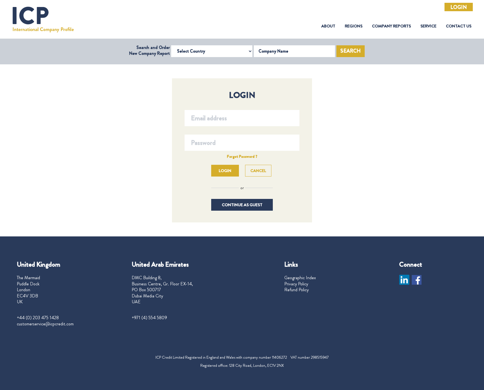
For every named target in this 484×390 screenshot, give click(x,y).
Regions (353, 26)
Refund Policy (296, 290)
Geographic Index (300, 278)
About (328, 26)
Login (458, 7)
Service (428, 26)
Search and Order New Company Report (149, 50)
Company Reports (391, 26)
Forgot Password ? (242, 156)
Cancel (258, 171)
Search (350, 51)
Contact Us (458, 26)
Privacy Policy (296, 284)
